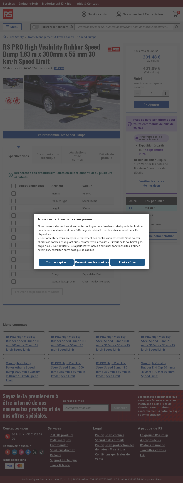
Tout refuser (128, 262)
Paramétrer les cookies (92, 262)
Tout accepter (56, 262)
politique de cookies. (83, 250)
